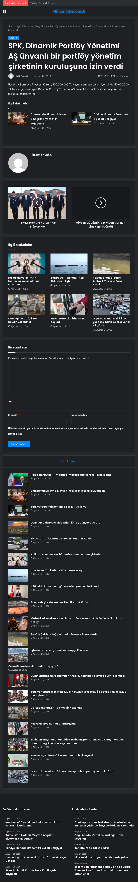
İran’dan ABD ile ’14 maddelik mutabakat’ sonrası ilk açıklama (71, 475)
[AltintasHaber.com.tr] (69, 11)
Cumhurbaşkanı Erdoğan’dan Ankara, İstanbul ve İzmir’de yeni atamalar (78, 676)
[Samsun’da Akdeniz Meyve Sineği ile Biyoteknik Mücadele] (18, 118)
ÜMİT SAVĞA (22, 76)
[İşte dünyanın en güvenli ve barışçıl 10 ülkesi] (18, 655)
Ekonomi (28, 26)
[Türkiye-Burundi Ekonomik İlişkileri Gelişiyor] (81, 118)
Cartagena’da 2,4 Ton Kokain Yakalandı (23, 320)
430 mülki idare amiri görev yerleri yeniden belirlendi (65, 586)
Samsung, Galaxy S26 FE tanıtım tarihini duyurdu (62, 755)
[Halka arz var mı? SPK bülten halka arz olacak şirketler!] (26, 264)
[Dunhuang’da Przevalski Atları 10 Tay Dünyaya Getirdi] (18, 527)
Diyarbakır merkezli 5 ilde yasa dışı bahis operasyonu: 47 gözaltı (111, 322)
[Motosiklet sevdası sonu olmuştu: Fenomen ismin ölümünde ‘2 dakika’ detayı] (18, 623)
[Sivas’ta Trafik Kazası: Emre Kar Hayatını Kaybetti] (18, 543)
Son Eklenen (69, 461)
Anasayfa (15, 26)
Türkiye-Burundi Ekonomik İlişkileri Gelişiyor (53, 3)
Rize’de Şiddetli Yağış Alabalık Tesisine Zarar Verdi (108, 281)
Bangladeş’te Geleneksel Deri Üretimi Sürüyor (61, 602)
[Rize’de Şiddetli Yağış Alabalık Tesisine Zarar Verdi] (111, 264)
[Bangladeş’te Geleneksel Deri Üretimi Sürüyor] (18, 607)
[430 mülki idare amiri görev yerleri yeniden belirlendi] (18, 591)
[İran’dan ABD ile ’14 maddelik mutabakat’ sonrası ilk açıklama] (18, 479)
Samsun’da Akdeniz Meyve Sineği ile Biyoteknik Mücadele (48, 119)
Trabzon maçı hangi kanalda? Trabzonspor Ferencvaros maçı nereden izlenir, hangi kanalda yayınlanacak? (77, 741)
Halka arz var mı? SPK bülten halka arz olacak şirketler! (23, 281)
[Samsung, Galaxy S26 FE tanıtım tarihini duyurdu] (18, 760)
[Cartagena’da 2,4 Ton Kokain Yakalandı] (26, 304)
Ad (10, 401)
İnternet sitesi (80, 414)
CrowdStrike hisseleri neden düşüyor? (33, 666)
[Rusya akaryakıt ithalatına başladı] (68, 304)
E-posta (13, 414)
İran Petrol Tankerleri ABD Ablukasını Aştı (67, 279)
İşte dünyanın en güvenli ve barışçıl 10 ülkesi (59, 650)
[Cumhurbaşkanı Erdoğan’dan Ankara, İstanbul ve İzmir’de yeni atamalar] (18, 680)
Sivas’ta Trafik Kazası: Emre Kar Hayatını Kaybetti (63, 538)
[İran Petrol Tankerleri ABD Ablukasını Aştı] (68, 264)
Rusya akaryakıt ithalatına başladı (68, 320)
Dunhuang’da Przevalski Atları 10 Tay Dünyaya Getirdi (66, 522)
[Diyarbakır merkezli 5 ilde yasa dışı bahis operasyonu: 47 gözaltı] (111, 304)
